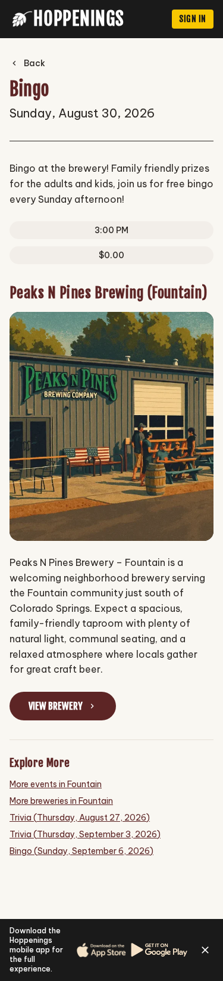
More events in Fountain (56, 784)
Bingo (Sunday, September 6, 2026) (81, 851)
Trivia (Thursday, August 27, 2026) (80, 817)
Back (34, 63)
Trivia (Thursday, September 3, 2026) (85, 834)
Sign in (192, 19)
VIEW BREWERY (56, 706)
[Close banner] (205, 950)
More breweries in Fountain (61, 801)
